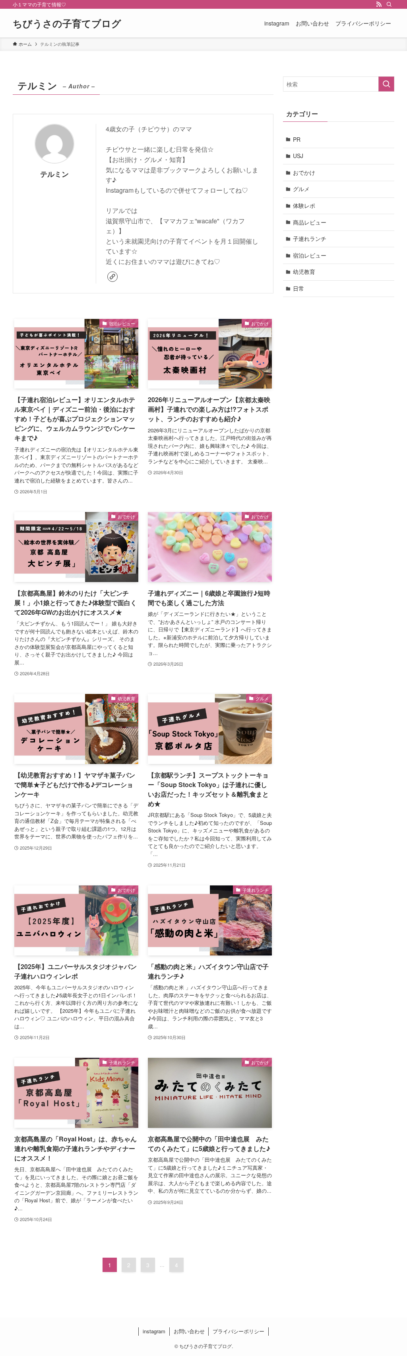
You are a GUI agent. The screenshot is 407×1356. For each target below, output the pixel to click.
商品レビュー (309, 222)
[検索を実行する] (386, 84)
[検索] (389, 4)
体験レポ (304, 205)
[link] (112, 277)
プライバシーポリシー (238, 1331)
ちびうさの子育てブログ (67, 23)
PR (296, 139)
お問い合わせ (189, 1331)
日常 (298, 288)
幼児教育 (304, 271)
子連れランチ (309, 238)
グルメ (301, 189)
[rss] (379, 4)
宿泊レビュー (309, 255)
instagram (154, 1331)
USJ (298, 156)
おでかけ (304, 172)
